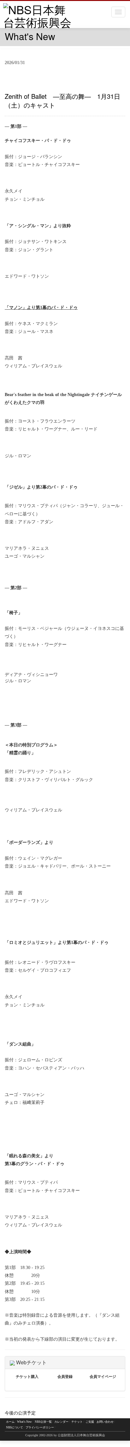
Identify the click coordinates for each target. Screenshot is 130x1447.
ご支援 (90, 1421)
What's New (24, 1421)
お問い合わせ (105, 1421)
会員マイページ (103, 1376)
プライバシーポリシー (40, 1427)
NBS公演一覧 (43, 1421)
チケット (77, 1421)
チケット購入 (27, 1376)
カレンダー (61, 1421)
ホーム (10, 1421)
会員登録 (65, 1376)
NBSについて (14, 1427)
